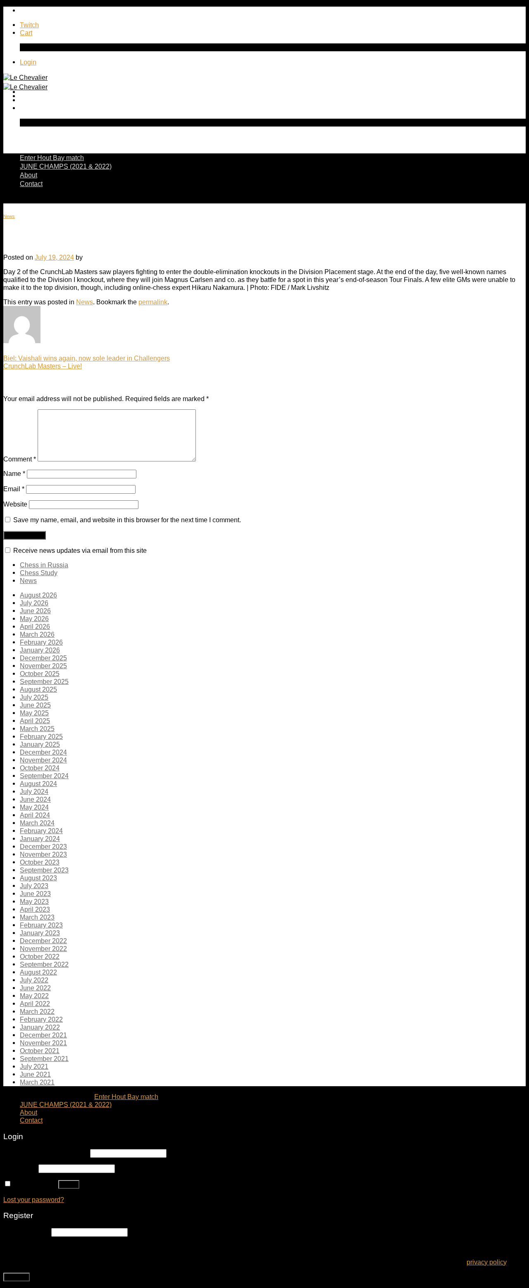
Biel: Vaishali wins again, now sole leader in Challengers (86, 358)
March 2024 (37, 823)
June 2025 (35, 705)
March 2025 (37, 728)
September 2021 (44, 1058)
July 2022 (34, 980)
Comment (19, 459)
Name (14, 473)
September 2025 (44, 681)
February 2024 (41, 830)
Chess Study (38, 572)
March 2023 (37, 917)
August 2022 (38, 972)
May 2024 (34, 807)
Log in (69, 1184)
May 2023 (34, 901)
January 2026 (40, 650)
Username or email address (45, 1153)
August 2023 (38, 878)
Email (13, 488)
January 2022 (40, 1027)
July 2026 (34, 603)
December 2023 (43, 846)
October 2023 (40, 862)
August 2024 (38, 783)
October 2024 (40, 768)
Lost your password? (33, 1199)
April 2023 (35, 909)
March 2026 (37, 634)
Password (20, 1168)
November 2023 (43, 854)
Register (16, 1277)
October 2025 (40, 673)
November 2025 (43, 665)
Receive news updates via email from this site (79, 550)
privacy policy (486, 1262)
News (9, 216)
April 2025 (35, 720)
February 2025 (41, 736)
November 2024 (43, 760)
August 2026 (38, 595)
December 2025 (43, 658)
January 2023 (40, 933)
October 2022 (40, 956)
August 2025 (38, 689)
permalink (152, 302)
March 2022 (37, 1011)
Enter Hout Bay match (52, 157)
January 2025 (40, 744)
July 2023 (34, 885)
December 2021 (43, 1035)
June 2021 (35, 1074)
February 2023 (41, 925)
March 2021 (37, 1082)
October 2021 (40, 1050)
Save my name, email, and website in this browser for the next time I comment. (127, 519)
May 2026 (34, 618)
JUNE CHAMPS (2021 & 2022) (66, 166)
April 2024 (35, 815)
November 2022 (43, 948)
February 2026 (41, 642)
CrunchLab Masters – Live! (42, 366)
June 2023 (35, 893)
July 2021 (34, 1066)
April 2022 (35, 1003)
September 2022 (44, 964)
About (28, 175)
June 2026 (35, 610)
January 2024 (40, 838)
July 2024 (34, 791)
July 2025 (34, 697)
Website (15, 504)
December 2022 (43, 940)
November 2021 (43, 1043)
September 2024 (44, 775)
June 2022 (35, 988)
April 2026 (35, 626)
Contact (31, 183)
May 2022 (34, 995)
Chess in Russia (44, 565)
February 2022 (41, 1019)
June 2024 (35, 799)
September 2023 (44, 870)
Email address (26, 1231)
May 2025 (34, 713)
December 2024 (43, 752)
